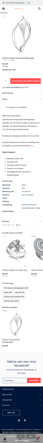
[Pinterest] (25, 420)
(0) (13, 60)
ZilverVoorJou (11, 301)
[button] (3, 8)
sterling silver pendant (14, 297)
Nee (30, 436)
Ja (20, 436)
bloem (8, 292)
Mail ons (11, 412)
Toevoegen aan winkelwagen (25, 81)
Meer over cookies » (22, 440)
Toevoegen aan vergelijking (16, 107)
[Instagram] (19, 420)
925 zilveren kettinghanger (16, 288)
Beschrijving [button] (7, 93)
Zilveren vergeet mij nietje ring (14, 270)
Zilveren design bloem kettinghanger (11, 340)
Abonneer (34, 380)
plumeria (19, 292)
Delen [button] (4, 99)
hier (31, 146)
